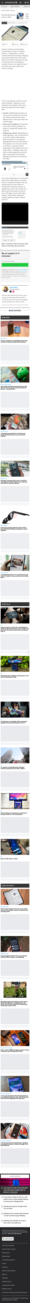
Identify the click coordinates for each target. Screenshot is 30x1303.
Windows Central (7, 1289)
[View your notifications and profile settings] (16, 2)
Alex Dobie (12, 23)
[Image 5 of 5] (25, 168)
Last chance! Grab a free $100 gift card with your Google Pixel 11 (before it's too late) (16, 1190)
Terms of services (21, 269)
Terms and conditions (8, 1245)
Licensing (4, 1267)
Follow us (16, 44)
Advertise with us (7, 1281)
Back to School (15, 6)
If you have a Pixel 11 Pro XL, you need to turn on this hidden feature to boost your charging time (16, 1199)
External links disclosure (9, 1270)
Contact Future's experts (9, 1249)
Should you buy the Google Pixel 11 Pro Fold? (15, 1207)
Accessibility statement (8, 1260)
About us (4, 1274)
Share (5, 44)
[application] (15, 212)
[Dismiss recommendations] (28, 10)
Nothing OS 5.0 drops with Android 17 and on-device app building (16, 1214)
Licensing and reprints (8, 1285)
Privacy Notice (23, 271)
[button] (28, 2)
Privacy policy (6, 1252)
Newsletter (25, 44)
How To (4, 23)
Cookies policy (6, 1256)
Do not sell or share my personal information (14, 1292)
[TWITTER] (11, 291)
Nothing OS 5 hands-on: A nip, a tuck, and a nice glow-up (15, 1222)
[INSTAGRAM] (13, 291)
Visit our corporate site (14, 1233)
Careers (4, 1263)
